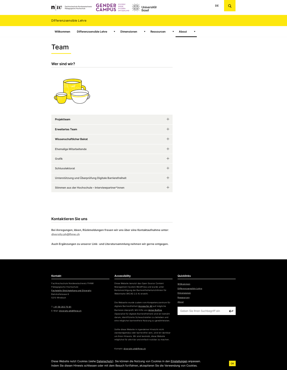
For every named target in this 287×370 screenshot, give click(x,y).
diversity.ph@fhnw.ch (135, 348)
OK (232, 363)
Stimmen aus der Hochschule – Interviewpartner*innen (89, 187)
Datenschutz (104, 361)
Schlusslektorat (65, 168)
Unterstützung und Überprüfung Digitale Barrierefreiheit (90, 178)
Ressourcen (158, 31)
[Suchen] (231, 311)
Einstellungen (179, 361)
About (183, 31)
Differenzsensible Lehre (92, 31)
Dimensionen (128, 31)
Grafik (59, 158)
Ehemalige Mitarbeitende (71, 149)
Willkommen (62, 31)
